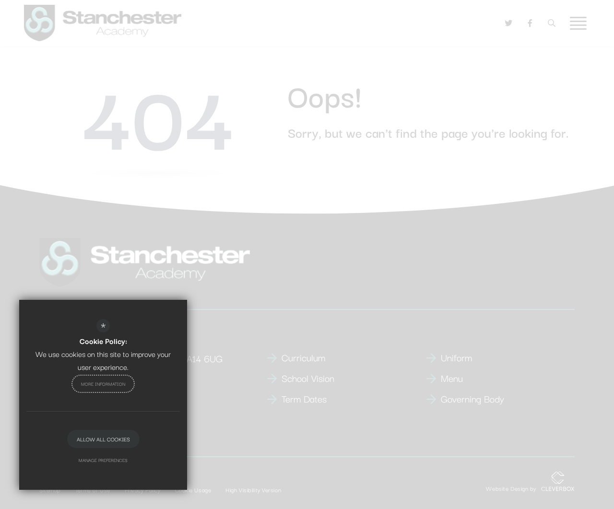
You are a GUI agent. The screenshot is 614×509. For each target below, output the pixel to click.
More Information (103, 383)
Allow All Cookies (103, 439)
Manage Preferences (103, 459)
